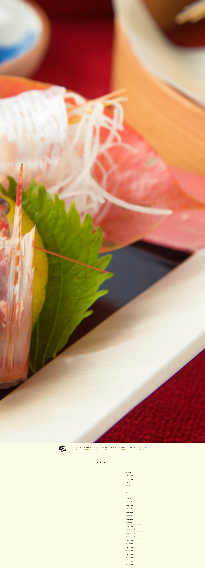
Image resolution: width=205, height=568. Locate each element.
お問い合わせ (142, 448)
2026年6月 (130, 509)
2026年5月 (130, 512)
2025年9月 (130, 540)
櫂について (87, 448)
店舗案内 (104, 448)
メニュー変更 (129, 479)
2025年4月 (130, 557)
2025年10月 (130, 536)
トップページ (77, 448)
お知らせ (113, 448)
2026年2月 (130, 522)
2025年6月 (130, 550)
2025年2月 (130, 564)
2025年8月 (130, 543)
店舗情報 (128, 482)
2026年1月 (130, 526)
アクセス (132, 448)
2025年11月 (130, 533)
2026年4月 (130, 515)
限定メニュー (129, 492)
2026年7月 (130, 505)
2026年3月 (130, 519)
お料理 (96, 448)
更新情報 (128, 486)
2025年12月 (130, 529)
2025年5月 (130, 554)
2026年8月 (130, 502)
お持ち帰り (122, 448)
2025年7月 (130, 547)
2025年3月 (130, 561)
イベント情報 (129, 475)
